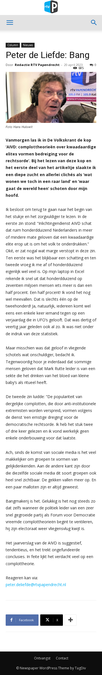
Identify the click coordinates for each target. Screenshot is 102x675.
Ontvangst (42, 658)
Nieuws (28, 45)
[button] (10, 22)
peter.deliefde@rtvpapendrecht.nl (36, 584)
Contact (62, 658)
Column (12, 45)
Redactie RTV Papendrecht (37, 65)
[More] (70, 620)
